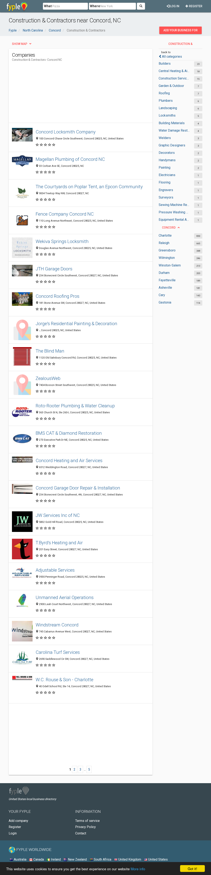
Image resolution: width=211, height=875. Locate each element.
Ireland (55, 859)
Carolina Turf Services (58, 652)
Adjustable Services (55, 570)
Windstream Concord (57, 624)
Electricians (167, 175)
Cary (162, 295)
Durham (164, 273)
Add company (18, 821)
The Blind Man (50, 351)
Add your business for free (180, 31)
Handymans (167, 160)
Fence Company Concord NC (65, 214)
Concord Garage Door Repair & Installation (78, 488)
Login (13, 833)
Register (195, 6)
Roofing (164, 93)
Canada (38, 859)
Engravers (166, 190)
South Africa (102, 859)
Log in (174, 6)
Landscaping (168, 108)
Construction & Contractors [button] (180, 45)
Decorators (167, 153)
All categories (172, 56)
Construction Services (174, 78)
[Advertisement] (87, 94)
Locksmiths (167, 115)
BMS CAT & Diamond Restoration (69, 433)
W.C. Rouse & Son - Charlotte (64, 679)
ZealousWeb (48, 378)
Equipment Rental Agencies (174, 220)
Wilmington (167, 258)
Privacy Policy (85, 827)
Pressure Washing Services (174, 212)
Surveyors (166, 197)
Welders (165, 138)
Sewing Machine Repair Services (174, 205)
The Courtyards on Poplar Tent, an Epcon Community (89, 186)
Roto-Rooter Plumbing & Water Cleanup (75, 405)
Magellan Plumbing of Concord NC (70, 159)
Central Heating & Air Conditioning (174, 71)
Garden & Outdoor (171, 86)
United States (157, 859)
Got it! (192, 868)
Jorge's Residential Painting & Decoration (76, 323)
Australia (19, 859)
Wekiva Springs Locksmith (62, 241)
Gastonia (165, 302)
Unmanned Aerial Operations (65, 597)
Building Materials (172, 123)
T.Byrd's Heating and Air (59, 542)
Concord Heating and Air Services (69, 460)
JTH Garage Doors (54, 268)
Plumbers (166, 101)
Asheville (165, 288)
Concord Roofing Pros (57, 296)
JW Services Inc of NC (58, 515)
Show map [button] (19, 44)
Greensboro (167, 250)
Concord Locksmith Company (66, 131)
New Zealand (77, 859)
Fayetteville (167, 280)
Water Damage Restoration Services (174, 130)
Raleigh (164, 243)
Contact (80, 833)
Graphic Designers (172, 145)
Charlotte (165, 235)
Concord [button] (169, 227)
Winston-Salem (170, 265)
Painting (164, 167)
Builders (165, 63)
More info (138, 868)
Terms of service (87, 821)
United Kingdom (129, 859)
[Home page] (17, 6)
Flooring (164, 182)
